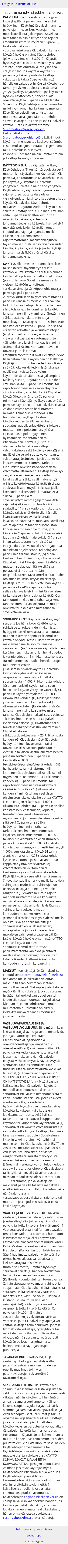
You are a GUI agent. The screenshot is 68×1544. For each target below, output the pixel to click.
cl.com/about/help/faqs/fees (41, 975)
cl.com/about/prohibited (21, 137)
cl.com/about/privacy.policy (23, 129)
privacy (38, 1529)
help (18, 1529)
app (39, 1535)
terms (48, 1529)
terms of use (27, 4)
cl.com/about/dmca (17, 1518)
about (30, 1535)
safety (27, 1529)
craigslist (8, 4)
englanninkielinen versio (41, 1497)
